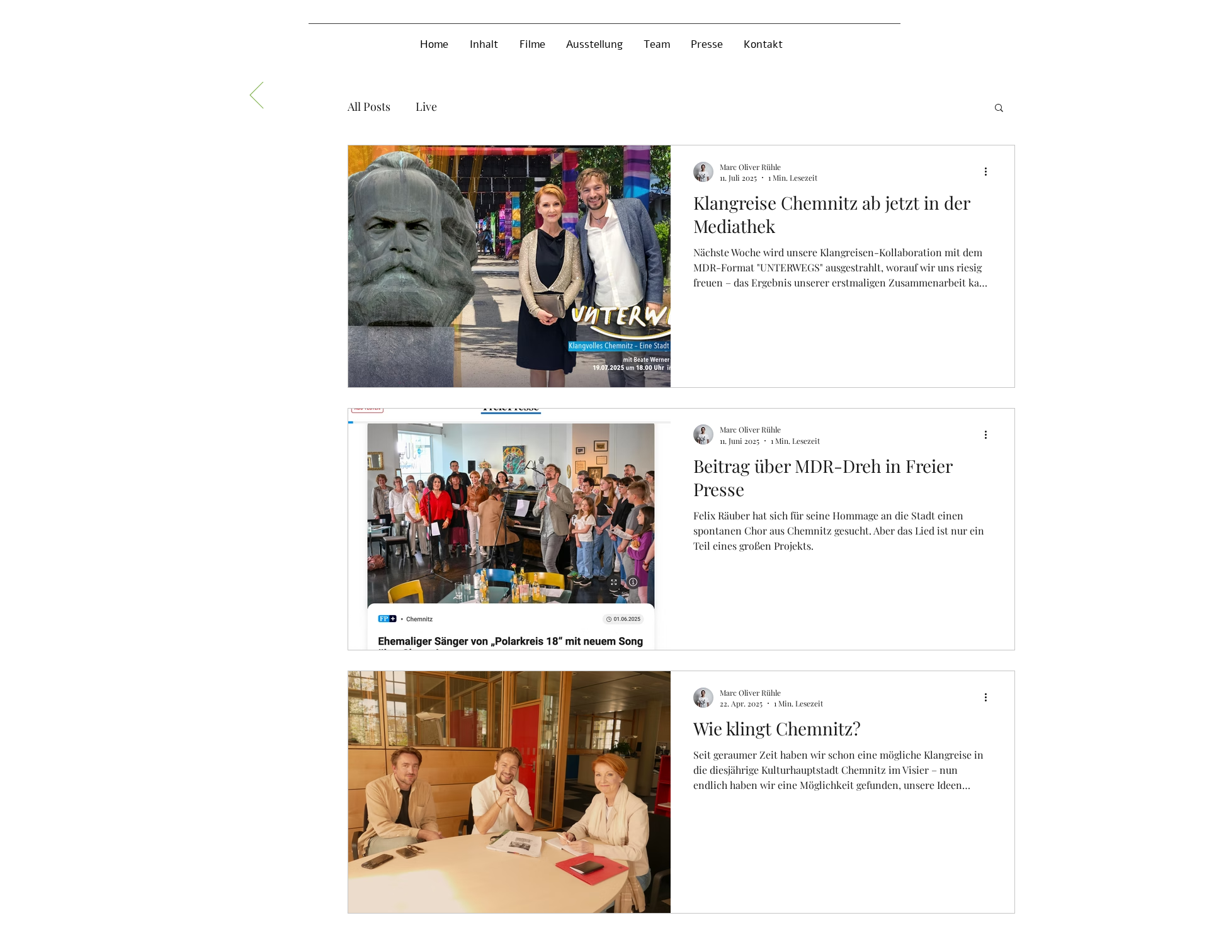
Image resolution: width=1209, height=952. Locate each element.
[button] (999, 108)
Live (426, 106)
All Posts (369, 106)
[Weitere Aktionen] (989, 171)
